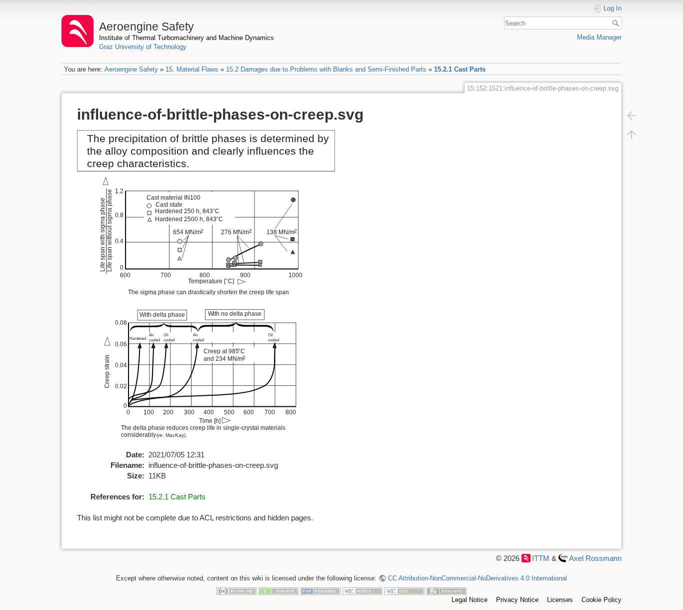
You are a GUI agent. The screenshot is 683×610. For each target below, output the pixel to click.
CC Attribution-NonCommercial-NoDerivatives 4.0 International (477, 578)
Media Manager (599, 37)
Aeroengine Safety (131, 69)
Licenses (560, 599)
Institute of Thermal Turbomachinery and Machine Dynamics (186, 38)
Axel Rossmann (595, 558)
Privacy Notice (517, 599)
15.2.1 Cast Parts (460, 69)
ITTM (541, 558)
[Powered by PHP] (320, 590)
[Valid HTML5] (362, 590)
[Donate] (278, 590)
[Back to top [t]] (631, 134)
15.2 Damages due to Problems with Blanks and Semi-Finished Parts (326, 69)
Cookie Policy (602, 599)
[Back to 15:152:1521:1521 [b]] (631, 115)
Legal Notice (470, 599)
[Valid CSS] (404, 590)
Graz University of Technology (142, 47)
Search (617, 23)
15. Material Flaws (192, 69)
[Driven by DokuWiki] (446, 590)
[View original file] (211, 289)
